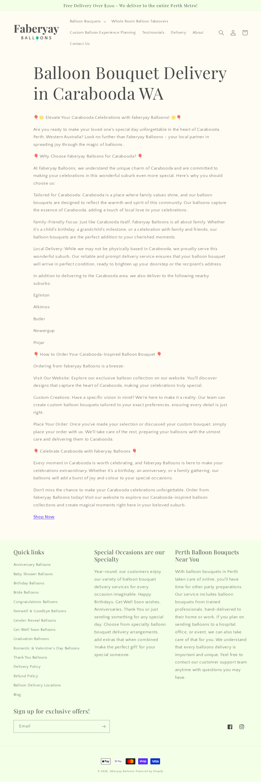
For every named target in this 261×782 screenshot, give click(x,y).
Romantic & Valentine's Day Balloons (47, 648)
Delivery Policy (27, 667)
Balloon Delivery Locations (37, 685)
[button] (87, 21)
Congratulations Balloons (36, 602)
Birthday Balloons (29, 583)
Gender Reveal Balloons (35, 621)
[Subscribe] (103, 726)
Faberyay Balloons (122, 771)
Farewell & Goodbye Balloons (40, 611)
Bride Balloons (26, 593)
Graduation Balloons (31, 639)
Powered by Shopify (149, 771)
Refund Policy (26, 676)
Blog (17, 695)
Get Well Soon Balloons (35, 630)
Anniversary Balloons (32, 565)
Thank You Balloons (30, 658)
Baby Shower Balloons (33, 574)
